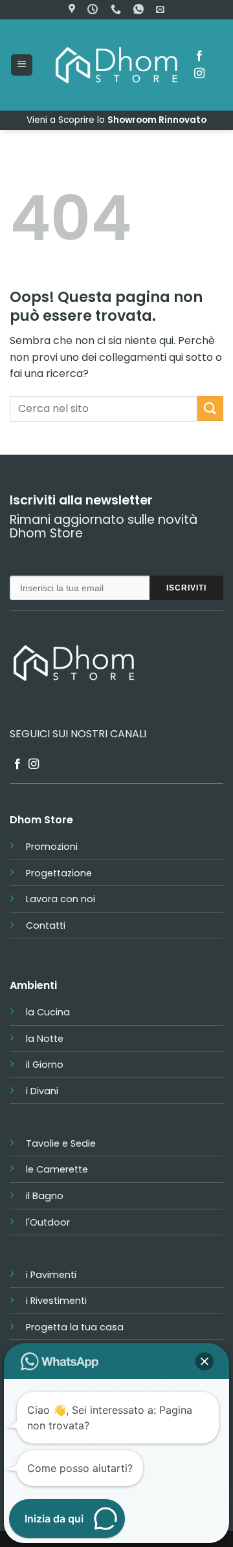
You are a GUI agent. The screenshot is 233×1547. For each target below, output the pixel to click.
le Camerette (57, 1169)
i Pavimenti (51, 1274)
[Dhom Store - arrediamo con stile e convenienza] (116, 65)
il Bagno (44, 1195)
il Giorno (44, 1064)
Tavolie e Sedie (61, 1143)
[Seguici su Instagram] (199, 74)
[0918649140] (117, 9)
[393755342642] (140, 9)
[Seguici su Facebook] (199, 56)
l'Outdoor (48, 1222)
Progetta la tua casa (75, 1327)
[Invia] (210, 408)
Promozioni (52, 846)
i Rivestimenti (56, 1300)
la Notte (44, 1038)
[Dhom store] (73, 9)
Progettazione (59, 873)
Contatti (45, 925)
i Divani (42, 1091)
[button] (160, 9)
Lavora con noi (60, 898)
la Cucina (48, 1012)
